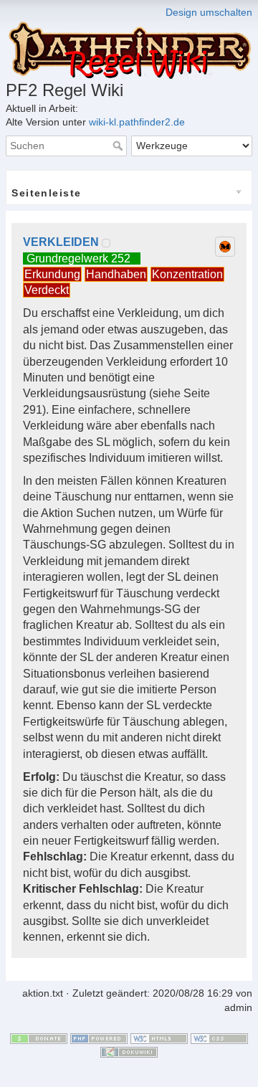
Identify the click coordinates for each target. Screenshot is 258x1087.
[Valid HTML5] (159, 1037)
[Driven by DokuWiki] (129, 1052)
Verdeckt (46, 290)
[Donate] (38, 1037)
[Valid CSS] (219, 1037)
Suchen (119, 146)
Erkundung (52, 274)
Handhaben (116, 274)
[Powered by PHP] (99, 1037)
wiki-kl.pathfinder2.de (137, 122)
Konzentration (187, 274)
